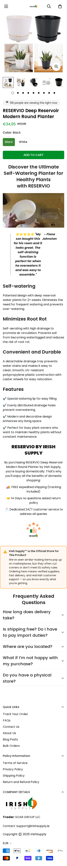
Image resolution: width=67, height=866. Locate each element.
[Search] (49, 6)
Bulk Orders (11, 746)
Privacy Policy (13, 769)
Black (9, 142)
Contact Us (11, 727)
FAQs (6, 720)
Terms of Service (15, 763)
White (23, 142)
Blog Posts (10, 739)
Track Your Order (15, 714)
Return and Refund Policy (21, 782)
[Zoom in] (56, 66)
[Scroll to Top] (60, 846)
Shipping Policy (14, 775)
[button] (60, 6)
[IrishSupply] (33, 6)
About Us (9, 733)
